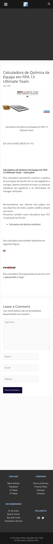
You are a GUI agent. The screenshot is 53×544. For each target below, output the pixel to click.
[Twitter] (43, 518)
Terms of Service (40, 483)
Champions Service (13, 521)
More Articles (13, 483)
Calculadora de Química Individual (25, 224)
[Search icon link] (49, 4)
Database (13, 486)
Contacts (41, 493)
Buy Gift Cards (13, 517)
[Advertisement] (26, 32)
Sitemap (40, 490)
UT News (13, 490)
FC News (14, 493)
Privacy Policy (40, 486)
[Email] (38, 518)
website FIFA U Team (14, 277)
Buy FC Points (13, 514)
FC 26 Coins (13, 510)
